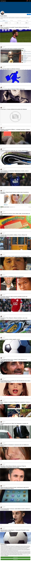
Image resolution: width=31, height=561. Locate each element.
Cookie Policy (6, 555)
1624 (17, 546)
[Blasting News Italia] (3, 0)
